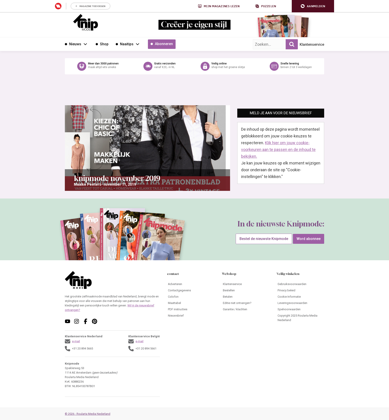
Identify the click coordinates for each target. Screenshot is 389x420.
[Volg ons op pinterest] (94, 321)
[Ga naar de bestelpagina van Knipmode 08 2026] (270, 28)
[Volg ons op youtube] (67, 321)
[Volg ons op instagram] (76, 321)
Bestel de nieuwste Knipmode (264, 239)
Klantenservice (312, 44)
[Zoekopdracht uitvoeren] (292, 44)
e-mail (76, 341)
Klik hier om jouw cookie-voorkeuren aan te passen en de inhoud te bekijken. (278, 149)
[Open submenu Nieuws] (85, 44)
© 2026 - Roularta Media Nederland (87, 413)
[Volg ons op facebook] (85, 321)
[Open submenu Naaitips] (137, 44)
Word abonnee (308, 239)
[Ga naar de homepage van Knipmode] (85, 22)
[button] (313, 6)
